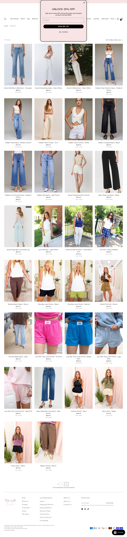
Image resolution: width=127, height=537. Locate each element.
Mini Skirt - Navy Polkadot (109, 250)
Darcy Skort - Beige (109, 411)
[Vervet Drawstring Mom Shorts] (79, 172)
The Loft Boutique (19, 525)
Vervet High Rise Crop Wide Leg (18, 250)
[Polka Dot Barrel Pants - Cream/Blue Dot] (79, 226)
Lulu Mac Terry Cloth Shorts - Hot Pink (48, 357)
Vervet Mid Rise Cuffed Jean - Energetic (18, 88)
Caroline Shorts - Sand (78, 411)
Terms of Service (45, 517)
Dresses (25, 504)
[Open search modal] (5, 19)
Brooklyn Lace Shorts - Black (48, 304)
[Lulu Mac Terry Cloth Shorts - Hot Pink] (48, 333)
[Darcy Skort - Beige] (109, 388)
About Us (67, 501)
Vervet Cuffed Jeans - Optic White (79, 88)
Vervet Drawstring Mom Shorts (78, 195)
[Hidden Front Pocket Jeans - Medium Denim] (18, 172)
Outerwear (26, 508)
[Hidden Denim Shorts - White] (79, 119)
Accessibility (44, 520)
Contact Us (67, 504)
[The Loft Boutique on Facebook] (82, 509)
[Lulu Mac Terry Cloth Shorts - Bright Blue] (79, 333)
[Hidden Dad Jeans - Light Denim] (48, 172)
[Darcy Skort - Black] (18, 442)
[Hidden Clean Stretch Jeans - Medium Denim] (109, 65)
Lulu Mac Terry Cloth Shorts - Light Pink (18, 411)
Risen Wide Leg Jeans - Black (108, 195)
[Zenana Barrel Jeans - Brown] (18, 281)
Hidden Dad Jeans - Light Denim (48, 195)
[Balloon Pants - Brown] (48, 442)
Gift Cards (25, 514)
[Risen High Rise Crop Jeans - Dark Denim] (48, 388)
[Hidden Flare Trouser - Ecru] (48, 119)
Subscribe (109, 503)
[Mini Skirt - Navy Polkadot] (109, 226)
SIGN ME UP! (63, 26)
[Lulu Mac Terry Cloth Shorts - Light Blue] (109, 333)
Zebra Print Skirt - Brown (109, 304)
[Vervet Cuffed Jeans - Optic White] (79, 65)
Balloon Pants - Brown (48, 466)
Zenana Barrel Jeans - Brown (18, 304)
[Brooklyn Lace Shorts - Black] (48, 281)
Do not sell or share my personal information (15, 528)
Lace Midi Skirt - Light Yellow (48, 250)
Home (6, 26)
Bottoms (25, 501)
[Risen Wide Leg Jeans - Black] (109, 172)
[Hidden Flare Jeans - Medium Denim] (18, 119)
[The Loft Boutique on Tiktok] (88, 509)
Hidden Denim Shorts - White (78, 143)
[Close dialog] (84, 2)
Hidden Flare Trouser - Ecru (48, 143)
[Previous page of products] (58, 484)
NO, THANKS (63, 32)
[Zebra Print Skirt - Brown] (109, 281)
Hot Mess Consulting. (17, 527)
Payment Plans (45, 511)
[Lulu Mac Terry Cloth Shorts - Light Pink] (18, 388)
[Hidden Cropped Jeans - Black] (109, 119)
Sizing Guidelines (45, 508)
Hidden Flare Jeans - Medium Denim (18, 143)
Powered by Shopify (9, 530)
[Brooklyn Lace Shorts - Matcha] (79, 281)
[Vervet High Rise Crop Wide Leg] (18, 226)
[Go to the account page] (118, 19)
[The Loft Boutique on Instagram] (85, 509)
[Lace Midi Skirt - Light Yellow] (48, 226)
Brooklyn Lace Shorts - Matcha (79, 304)
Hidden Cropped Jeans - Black (109, 143)
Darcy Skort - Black (18, 466)
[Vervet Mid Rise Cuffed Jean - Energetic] (18, 65)
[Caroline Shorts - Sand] (79, 388)
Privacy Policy (44, 514)
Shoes (24, 511)
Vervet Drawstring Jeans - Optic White (48, 88)
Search (42, 501)
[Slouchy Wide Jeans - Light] (18, 333)
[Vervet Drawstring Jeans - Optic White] (48, 65)
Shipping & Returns (46, 504)
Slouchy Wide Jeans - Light (18, 357)
